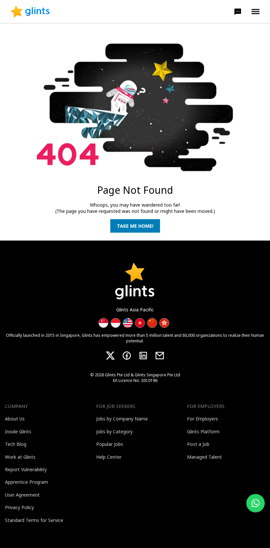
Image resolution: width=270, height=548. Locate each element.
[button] (238, 11)
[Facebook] (126, 355)
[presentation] (30, 11)
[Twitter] (110, 355)
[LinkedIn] (143, 355)
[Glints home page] (30, 11)
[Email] (159, 355)
